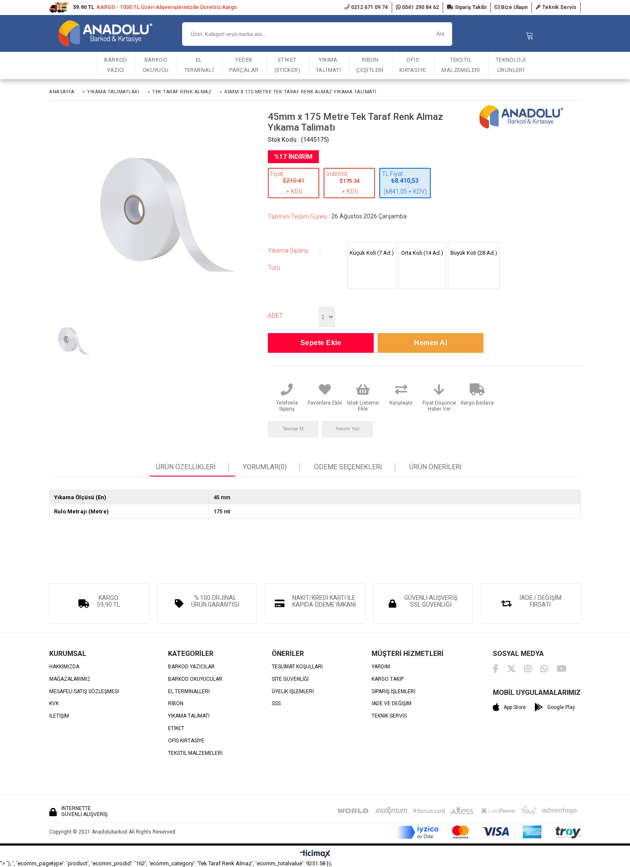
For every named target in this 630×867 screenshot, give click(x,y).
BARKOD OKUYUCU (156, 65)
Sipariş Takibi (469, 7)
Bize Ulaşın (514, 7)
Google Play (561, 707)
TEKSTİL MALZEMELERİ (460, 65)
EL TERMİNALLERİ (189, 691)
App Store (515, 707)
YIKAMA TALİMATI (189, 716)
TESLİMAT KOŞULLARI (297, 667)
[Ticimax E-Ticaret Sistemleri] (315, 854)
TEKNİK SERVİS (389, 716)
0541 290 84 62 (420, 7)
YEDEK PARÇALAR (243, 65)
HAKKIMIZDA (64, 667)
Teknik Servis (558, 7)
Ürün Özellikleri (186, 467)
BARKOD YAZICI (115, 65)
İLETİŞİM (59, 716)
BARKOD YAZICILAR (191, 667)
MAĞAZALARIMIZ (69, 679)
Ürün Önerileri (435, 467)
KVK (54, 703)
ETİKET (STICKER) (287, 65)
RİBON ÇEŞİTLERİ (370, 65)
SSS (276, 703)
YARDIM (381, 667)
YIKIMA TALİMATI (328, 65)
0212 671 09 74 (369, 7)
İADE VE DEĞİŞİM (391, 703)
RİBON (175, 703)
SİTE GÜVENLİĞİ (290, 679)
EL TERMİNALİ (199, 65)
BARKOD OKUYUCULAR (195, 679)
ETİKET (176, 728)
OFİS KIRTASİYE (412, 65)
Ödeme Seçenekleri (348, 467)
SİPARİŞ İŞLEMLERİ (393, 691)
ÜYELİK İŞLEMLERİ (293, 691)
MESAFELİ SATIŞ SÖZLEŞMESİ (84, 691)
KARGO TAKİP (388, 679)
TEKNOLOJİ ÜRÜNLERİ (511, 65)
